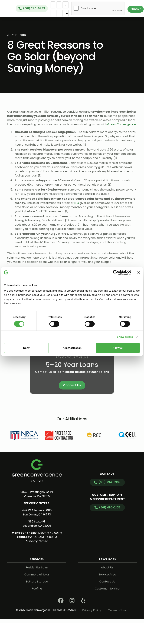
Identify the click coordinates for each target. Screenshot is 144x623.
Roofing (37, 589)
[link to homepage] (36, 470)
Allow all (118, 347)
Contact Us (72, 385)
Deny (26, 347)
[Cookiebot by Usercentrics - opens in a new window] (115, 272)
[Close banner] (139, 272)
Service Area (107, 574)
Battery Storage (37, 581)
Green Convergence (121, 124)
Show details (125, 336)
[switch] (54, 324)
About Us (107, 567)
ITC (76, 203)
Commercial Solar (36, 574)
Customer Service (107, 589)
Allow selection (72, 347)
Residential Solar (36, 567)
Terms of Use (117, 610)
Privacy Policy (91, 610)
